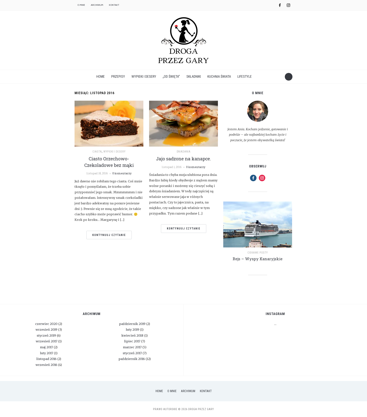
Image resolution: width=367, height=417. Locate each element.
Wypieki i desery (114, 151)
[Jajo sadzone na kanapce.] (183, 123)
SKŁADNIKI (193, 76)
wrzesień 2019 (46, 329)
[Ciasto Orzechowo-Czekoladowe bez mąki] (109, 123)
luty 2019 (132, 329)
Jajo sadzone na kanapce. (183, 159)
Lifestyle (244, 76)
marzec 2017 (132, 347)
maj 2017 (46, 347)
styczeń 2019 (46, 335)
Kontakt (114, 4)
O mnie (81, 4)
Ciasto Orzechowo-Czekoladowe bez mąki (109, 162)
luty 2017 (46, 353)
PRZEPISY (118, 76)
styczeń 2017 (132, 353)
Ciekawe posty (258, 252)
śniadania (184, 151)
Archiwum (97, 4)
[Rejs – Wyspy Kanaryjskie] (257, 226)
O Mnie (171, 391)
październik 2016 (132, 359)
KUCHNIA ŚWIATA (219, 76)
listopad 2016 (46, 359)
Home (100, 76)
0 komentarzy (122, 173)
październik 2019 (132, 324)
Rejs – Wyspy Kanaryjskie (258, 258)
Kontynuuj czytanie (109, 235)
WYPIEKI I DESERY (144, 76)
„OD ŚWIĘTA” (171, 76)
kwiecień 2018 (132, 335)
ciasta (97, 151)
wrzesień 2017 (46, 341)
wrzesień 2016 (46, 365)
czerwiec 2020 (46, 324)
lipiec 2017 (132, 341)
